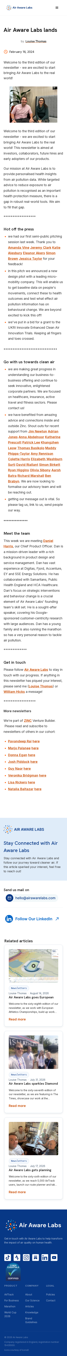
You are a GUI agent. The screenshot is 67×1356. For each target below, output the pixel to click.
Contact (50, 1300)
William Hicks (14, 692)
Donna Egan (17, 755)
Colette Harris (19, 459)
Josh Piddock (18, 762)
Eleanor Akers (34, 253)
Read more (17, 1019)
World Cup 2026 (10, 1314)
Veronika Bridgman (23, 775)
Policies (50, 1294)
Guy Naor (15, 768)
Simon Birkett (49, 465)
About (28, 1294)
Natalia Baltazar (20, 789)
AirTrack (9, 1294)
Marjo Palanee (19, 748)
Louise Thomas (41, 686)
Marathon (9, 1306)
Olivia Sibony (40, 470)
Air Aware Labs (36, 669)
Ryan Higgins (18, 470)
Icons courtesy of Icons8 (16, 1350)
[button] (57, 7)
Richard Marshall (31, 476)
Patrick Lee (31, 442)
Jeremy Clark (40, 247)
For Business (11, 1300)
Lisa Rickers (17, 782)
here (36, 741)
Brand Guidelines (31, 1320)
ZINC (28, 721)
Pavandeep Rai (20, 741)
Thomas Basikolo (30, 448)
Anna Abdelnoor (31, 437)
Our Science (32, 1300)
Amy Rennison (42, 453)
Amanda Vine (18, 247)
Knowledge (31, 1312)
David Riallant (27, 465)
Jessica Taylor (30, 258)
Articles (29, 1306)
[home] (25, 8)
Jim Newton (37, 431)
